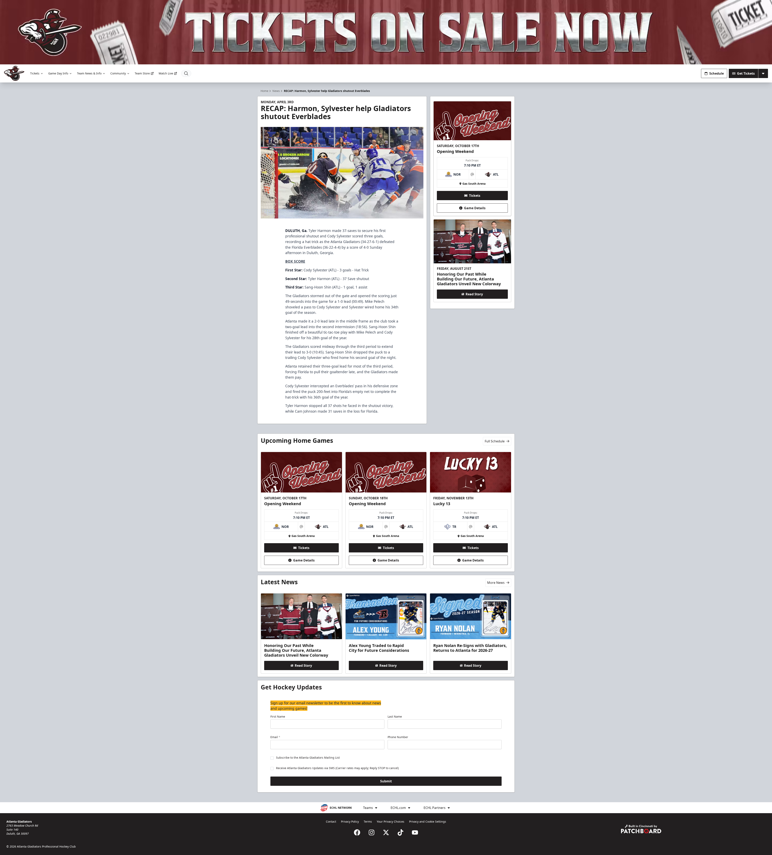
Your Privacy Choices (390, 821)
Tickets (34, 73)
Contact (331, 821)
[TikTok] (400, 832)
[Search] (186, 73)
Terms (368, 821)
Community (118, 73)
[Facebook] (357, 832)
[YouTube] (415, 832)
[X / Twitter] (386, 832)
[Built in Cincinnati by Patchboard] (641, 829)
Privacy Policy (350, 821)
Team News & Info (89, 73)
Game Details (475, 208)
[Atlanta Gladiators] (14, 73)
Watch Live (166, 73)
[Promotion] (386, 32)
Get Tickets (746, 73)
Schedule (716, 73)
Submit (386, 781)
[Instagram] (371, 832)
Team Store (142, 73)
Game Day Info (58, 73)
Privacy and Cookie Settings (427, 821)
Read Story (474, 294)
